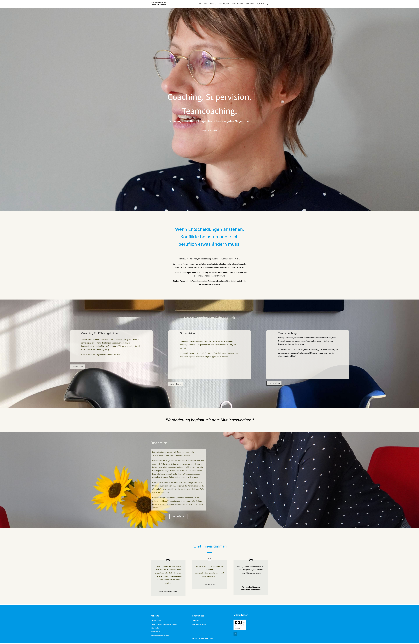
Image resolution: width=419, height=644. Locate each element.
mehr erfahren (77, 366)
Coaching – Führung (207, 4)
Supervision (224, 4)
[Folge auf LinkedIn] (235, 634)
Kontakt (260, 4)
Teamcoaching (237, 4)
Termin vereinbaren (209, 130)
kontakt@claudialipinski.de (160, 636)
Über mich (250, 4)
